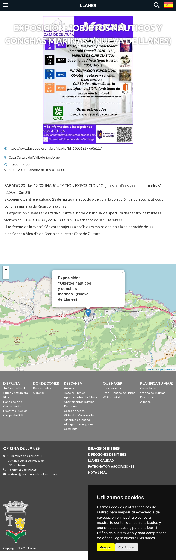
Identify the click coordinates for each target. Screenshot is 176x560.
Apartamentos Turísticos (81, 397)
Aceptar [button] (106, 547)
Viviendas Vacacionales (79, 415)
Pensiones (71, 406)
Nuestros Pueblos (15, 411)
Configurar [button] (126, 547)
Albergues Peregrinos (78, 424)
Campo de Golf (13, 415)
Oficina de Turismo (152, 393)
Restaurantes (42, 388)
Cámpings (70, 429)
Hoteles (69, 388)
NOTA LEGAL (97, 472)
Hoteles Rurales (74, 393)
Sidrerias (39, 393)
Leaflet (150, 369)
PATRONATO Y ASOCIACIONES (111, 466)
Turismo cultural (14, 388)
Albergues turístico (77, 420)
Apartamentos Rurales (79, 402)
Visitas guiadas (113, 397)
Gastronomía (12, 406)
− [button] (6, 276)
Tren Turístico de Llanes (119, 393)
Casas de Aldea (74, 411)
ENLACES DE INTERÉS (104, 448)
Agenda (145, 402)
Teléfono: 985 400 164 (23, 469)
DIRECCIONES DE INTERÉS (107, 454)
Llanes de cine (12, 402)
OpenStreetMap (166, 369)
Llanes (88, 5)
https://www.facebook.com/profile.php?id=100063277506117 (55, 148)
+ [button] (6, 269)
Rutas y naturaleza (15, 393)
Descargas (147, 397)
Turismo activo (113, 388)
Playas (7, 397)
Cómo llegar (148, 388)
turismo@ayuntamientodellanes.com (32, 474)
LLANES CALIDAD (101, 460)
